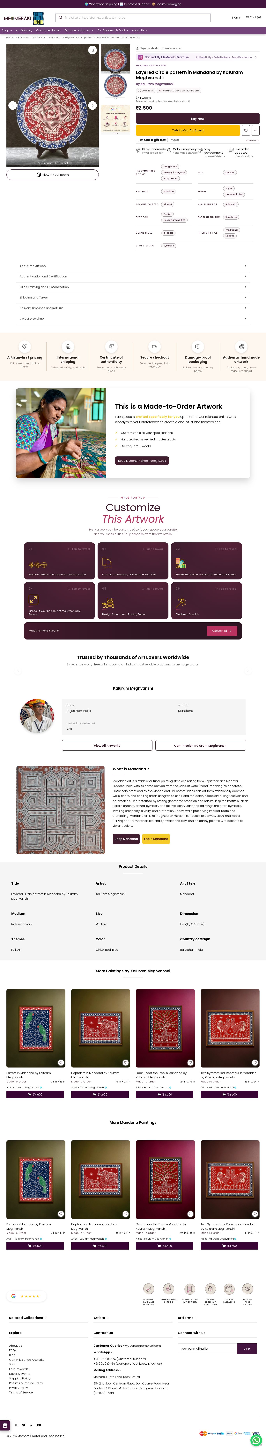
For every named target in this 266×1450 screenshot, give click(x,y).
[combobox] (133, 17)
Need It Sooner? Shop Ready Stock (142, 461)
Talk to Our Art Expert (188, 130)
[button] (198, 57)
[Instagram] (16, 1425)
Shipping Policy (19, 1378)
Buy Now (197, 119)
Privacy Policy (18, 1388)
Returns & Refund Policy (26, 1383)
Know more (253, 140)
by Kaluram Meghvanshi (155, 84)
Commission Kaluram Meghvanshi (200, 746)
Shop (5, 30)
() (255, 17)
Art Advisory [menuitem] (24, 30)
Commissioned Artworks (26, 1360)
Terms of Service (21, 1392)
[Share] (256, 130)
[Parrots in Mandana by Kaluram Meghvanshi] (35, 1028)
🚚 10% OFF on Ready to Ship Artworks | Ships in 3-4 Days (133, 4)
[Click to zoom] (92, 50)
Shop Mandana (126, 839)
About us (15, 1346)
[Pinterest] (31, 1425)
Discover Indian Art (78, 30)
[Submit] (60, 17)
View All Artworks (107, 746)
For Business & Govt (111, 30)
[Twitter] (23, 1425)
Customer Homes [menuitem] (48, 30)
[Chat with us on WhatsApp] (256, 1440)
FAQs (12, 1350)
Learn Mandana (156, 839)
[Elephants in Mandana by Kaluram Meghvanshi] (100, 1028)
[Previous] (12, 105)
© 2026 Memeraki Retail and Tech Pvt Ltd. (35, 1436)
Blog (12, 1355)
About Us (138, 30)
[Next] (92, 105)
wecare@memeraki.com (143, 1346)
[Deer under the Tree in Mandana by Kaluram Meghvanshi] (165, 1028)
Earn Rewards (18, 1369)
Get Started (219, 630)
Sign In (236, 17)
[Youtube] (39, 1425)
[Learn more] (162, 48)
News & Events (19, 1374)
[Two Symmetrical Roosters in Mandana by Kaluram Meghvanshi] (230, 1028)
